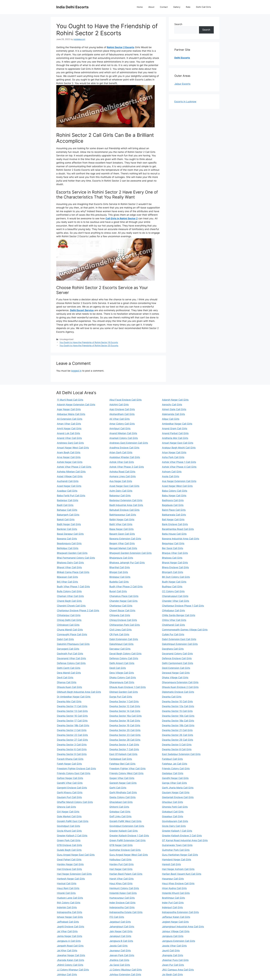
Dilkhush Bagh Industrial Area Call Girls (79, 691)
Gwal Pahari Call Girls (69, 859)
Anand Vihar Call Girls (69, 438)
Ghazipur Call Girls (172, 802)
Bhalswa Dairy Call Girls (70, 562)
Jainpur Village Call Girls (175, 931)
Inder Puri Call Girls (173, 902)
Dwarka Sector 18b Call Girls (73, 725)
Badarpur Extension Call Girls (125, 500)
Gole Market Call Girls (69, 816)
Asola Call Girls (170, 476)
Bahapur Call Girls (67, 510)
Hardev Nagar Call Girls (70, 864)
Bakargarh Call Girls (68, 514)
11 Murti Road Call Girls (70, 399)
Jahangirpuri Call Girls (121, 926)
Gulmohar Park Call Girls (176, 850)
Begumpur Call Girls (173, 543)
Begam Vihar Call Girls (122, 543)
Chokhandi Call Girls (173, 624)
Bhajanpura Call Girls (121, 557)
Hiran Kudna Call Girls (174, 888)
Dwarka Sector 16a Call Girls (125, 715)
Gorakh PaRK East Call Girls (72, 821)
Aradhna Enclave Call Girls (124, 447)
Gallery (176, 7)
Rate (188, 7)
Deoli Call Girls (117, 668)
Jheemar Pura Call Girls (175, 960)
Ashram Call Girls (172, 471)
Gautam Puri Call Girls (69, 797)
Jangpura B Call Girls (121, 941)
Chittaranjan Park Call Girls (124, 624)
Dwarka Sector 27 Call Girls (72, 739)
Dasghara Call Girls (173, 648)
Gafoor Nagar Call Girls (70, 778)
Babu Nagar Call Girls (174, 495)
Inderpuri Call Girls (172, 907)
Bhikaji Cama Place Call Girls (73, 572)
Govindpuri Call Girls (68, 826)
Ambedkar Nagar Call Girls (177, 423)
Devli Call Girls (65, 677)
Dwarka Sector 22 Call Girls (72, 735)
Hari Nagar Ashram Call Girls (178, 869)
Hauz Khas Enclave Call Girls (178, 883)
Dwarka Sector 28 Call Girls (124, 739)
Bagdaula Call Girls (173, 505)
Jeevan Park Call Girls (121, 955)
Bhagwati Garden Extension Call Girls (130, 553)
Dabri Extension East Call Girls (179, 639)
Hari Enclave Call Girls (69, 869)
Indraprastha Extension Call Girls (180, 912)
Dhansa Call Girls (66, 682)
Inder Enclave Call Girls (122, 902)
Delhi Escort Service (82, 310)
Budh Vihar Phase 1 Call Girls (73, 586)
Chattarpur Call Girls (120, 605)
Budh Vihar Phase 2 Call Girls (126, 586)
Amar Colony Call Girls (122, 423)
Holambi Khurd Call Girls (176, 893)
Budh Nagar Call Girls (174, 581)
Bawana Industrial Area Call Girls (180, 538)
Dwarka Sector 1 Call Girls (124, 701)
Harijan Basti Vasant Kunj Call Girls (181, 873)
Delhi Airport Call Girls (121, 663)
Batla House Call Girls (174, 533)
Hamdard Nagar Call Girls (176, 859)
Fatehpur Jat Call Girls (174, 763)
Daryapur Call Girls (119, 648)
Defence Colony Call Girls (123, 658)
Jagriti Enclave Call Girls (70, 926)
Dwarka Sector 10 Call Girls (177, 701)
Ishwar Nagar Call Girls (70, 917)
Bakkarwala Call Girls (174, 514)
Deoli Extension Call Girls (176, 668)
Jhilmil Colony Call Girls (70, 964)
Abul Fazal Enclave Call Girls (125, 399)
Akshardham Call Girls (122, 414)
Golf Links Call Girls (120, 816)
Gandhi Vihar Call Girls (70, 782)
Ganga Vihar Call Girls (174, 782)
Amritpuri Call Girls (119, 428)
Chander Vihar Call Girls (175, 600)
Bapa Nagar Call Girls (121, 529)
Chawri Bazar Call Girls (122, 610)
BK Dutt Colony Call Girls (176, 577)
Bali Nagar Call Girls (173, 519)
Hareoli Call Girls (171, 864)
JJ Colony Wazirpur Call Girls (125, 969)
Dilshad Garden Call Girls (123, 691)
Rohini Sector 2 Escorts (120, 47)
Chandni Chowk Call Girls (71, 605)
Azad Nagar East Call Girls (124, 486)
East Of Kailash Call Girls (123, 754)
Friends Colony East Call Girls (73, 773)
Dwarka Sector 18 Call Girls (124, 720)
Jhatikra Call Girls (119, 960)
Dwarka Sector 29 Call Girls (177, 739)
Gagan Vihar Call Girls (121, 778)
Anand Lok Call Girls (68, 433)
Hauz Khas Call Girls (120, 883)
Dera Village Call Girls (121, 672)
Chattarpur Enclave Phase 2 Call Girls (78, 610)
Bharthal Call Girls (119, 567)
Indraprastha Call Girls (69, 912)
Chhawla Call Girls (119, 615)
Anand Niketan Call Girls (123, 433)
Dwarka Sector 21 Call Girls (177, 730)
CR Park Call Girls (119, 634)
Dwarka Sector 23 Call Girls (124, 735)
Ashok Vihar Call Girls (121, 462)
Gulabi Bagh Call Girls (69, 850)
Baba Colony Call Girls (174, 490)
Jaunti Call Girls (171, 950)
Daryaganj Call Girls (68, 648)
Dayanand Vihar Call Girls (71, 658)
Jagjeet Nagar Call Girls (175, 921)
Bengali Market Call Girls (123, 548)
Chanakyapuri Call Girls (175, 596)
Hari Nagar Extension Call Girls (74, 873)
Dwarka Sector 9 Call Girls (72, 754)
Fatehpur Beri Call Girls (122, 763)
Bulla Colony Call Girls (69, 591)
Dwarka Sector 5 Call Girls (177, 744)
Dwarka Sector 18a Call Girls (178, 720)
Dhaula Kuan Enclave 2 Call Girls (180, 687)
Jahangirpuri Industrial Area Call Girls (183, 926)
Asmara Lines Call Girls (122, 476)
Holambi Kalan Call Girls (123, 893)
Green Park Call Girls (68, 840)
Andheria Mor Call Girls (175, 438)
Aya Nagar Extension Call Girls (179, 481)
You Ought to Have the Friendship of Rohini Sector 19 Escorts (88, 342)
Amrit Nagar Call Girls (69, 428)
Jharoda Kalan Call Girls (70, 960)
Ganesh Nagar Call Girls (123, 782)
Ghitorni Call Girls (119, 806)
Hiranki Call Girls (66, 893)
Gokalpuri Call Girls (173, 811)
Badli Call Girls (65, 505)
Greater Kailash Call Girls (123, 830)
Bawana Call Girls (67, 538)
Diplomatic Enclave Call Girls (178, 691)
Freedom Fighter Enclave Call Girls (76, 768)
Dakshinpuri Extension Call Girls (180, 644)
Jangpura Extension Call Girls (178, 941)
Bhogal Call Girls (118, 572)
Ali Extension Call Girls (69, 419)
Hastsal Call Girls (66, 883)
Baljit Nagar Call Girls (69, 524)
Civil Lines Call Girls (120, 629)
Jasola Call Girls (118, 945)
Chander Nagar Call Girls (123, 600)
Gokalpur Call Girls (119, 811)
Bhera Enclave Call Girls (175, 567)
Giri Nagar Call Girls (68, 811)
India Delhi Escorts (72, 7)
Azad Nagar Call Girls (69, 486)
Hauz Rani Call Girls (68, 888)
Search (178, 24)
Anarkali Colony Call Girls (123, 438)
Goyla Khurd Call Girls (69, 830)
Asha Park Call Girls (173, 457)
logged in (76, 370)
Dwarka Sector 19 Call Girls (124, 725)
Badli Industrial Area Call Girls (126, 505)
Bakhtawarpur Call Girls (122, 514)
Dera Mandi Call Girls (69, 672)
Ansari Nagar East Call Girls (177, 442)
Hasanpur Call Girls (173, 878)
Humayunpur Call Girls (122, 897)
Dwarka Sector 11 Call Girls (72, 706)
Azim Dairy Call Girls (120, 490)
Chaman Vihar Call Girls (70, 596)
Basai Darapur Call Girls (70, 533)
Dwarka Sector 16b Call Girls (178, 715)
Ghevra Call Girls (66, 806)
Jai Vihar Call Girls (67, 931)
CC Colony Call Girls (173, 591)
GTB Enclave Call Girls (69, 845)
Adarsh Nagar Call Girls (175, 399)
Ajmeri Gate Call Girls (174, 409)
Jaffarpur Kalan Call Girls (176, 917)
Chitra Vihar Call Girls (174, 620)
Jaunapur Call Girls (120, 950)
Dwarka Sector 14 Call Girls (124, 711)
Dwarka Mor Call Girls (69, 701)
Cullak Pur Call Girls (173, 634)
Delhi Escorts (182, 57)
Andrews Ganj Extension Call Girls (128, 442)
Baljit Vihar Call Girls (120, 524)
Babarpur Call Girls (120, 495)
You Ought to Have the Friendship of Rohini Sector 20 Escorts (88, 345)
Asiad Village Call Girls (70, 476)
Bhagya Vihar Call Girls (175, 553)
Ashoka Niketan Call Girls (71, 471)
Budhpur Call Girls (172, 586)
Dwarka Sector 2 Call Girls (71, 730)
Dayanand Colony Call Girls (177, 653)
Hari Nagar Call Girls (120, 869)
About (151, 7)
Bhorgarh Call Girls (172, 572)
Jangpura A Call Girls (69, 941)
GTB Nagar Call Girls (121, 845)
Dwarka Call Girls (171, 696)
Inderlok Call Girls (67, 907)
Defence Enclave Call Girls (177, 658)
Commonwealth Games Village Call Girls (185, 629)
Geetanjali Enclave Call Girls (178, 797)
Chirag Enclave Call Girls (123, 620)
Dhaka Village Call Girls (175, 677)
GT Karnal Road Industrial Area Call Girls (185, 840)
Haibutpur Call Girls (120, 859)
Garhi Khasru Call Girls (69, 792)
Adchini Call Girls (119, 404)
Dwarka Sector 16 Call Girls (72, 715)
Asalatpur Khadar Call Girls (124, 457)
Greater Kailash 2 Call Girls (72, 835)
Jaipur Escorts (182, 83)
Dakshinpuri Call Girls (121, 644)
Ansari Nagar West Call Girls (73, 447)
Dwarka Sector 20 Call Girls (124, 730)
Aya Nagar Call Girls (120, 481)
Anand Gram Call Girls (174, 428)
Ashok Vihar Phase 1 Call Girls (179, 462)
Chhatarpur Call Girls (68, 615)
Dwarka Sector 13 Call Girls (72, 711)
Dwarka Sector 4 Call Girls (124, 744)
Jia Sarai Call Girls (119, 964)
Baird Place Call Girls (174, 510)
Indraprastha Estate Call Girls (125, 912)
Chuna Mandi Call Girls (70, 629)
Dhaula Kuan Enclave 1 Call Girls (127, 687)
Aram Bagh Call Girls (68, 452)
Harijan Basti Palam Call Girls (125, 873)
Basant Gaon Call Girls (122, 533)
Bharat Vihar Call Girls (69, 567)
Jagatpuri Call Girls (120, 921)
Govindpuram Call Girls (175, 821)
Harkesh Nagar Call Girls (71, 878)
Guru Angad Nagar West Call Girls (128, 854)
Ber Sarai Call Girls (172, 548)
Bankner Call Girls (67, 529)
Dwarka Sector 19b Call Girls (178, 725)
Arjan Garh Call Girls (120, 452)
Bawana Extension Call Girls (125, 538)
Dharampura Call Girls (121, 682)
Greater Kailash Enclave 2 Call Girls (182, 835)
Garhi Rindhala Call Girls (123, 792)
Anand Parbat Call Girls (175, 433)
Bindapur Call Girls (119, 577)
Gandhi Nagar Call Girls (175, 778)
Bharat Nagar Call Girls (175, 562)
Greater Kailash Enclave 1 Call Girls (129, 835)
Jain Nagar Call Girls (120, 931)
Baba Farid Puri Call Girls (71, 495)
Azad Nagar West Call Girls (177, 486)
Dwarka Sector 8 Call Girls (177, 749)
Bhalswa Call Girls (172, 557)
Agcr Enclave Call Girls (122, 409)
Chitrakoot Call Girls (68, 624)
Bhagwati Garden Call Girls (72, 553)
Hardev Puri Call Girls (121, 864)
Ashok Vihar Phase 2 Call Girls (74, 466)
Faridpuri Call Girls (172, 759)
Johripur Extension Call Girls (125, 974)
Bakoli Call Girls (66, 519)
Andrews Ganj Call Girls (70, 442)
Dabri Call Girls (65, 639)
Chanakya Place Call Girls (123, 596)
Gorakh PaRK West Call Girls (125, 821)
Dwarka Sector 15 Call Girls (177, 711)
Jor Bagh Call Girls (172, 974)
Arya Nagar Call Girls (69, 457)
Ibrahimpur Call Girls (173, 897)
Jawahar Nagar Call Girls (71, 955)
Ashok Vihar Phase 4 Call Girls (179, 466)
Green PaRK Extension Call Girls (127, 840)
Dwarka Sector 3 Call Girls (72, 744)
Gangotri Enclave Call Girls (72, 787)
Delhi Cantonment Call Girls (177, 663)
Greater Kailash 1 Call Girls (177, 830)
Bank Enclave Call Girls (175, 524)
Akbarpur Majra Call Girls (71, 414)
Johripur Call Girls (67, 974)
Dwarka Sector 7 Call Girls (124, 749)
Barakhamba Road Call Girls (178, 529)
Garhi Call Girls (117, 787)
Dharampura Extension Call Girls (180, 682)
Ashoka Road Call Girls (122, 471)
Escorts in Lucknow (185, 101)
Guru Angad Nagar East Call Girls (76, 854)
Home (140, 7)
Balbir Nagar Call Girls (121, 519)
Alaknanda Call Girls (173, 414)
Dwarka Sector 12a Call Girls (178, 706)
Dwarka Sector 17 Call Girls (72, 720)
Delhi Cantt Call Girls (68, 668)
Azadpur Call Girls (67, 490)
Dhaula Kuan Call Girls (69, 687)
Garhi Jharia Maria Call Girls (178, 787)
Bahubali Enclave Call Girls (124, 510)
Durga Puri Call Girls (120, 696)
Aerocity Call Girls (172, 404)
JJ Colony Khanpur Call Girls (73, 969)
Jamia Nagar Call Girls (69, 936)
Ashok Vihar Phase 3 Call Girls (126, 466)
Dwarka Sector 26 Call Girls (177, 735)
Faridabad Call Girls (120, 759)
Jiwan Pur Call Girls (173, 964)
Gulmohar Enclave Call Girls (125, 850)
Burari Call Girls (118, 591)
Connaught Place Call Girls (72, 634)
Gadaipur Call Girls (172, 773)
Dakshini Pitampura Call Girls (73, 644)
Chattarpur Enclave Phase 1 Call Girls (183, 605)
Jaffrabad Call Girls (68, 921)
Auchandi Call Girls (67, 481)
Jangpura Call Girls (172, 936)
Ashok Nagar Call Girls (69, 462)
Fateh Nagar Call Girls (69, 763)
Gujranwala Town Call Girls (177, 845)
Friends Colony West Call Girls (126, 773)
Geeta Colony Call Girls (122, 797)
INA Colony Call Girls (68, 902)
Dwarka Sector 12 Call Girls (124, 706)
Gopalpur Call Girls (172, 816)
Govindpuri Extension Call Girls (126, 826)
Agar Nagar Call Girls (69, 409)
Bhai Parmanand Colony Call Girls (76, 557)
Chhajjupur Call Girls (173, 610)
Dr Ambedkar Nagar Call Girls (73, 696)
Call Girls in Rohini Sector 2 (121, 218)
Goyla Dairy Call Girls (174, 826)
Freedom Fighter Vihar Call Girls (127, 768)
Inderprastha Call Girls (122, 907)
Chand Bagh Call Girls (69, 600)
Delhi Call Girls (203, 7)
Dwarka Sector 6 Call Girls (72, 749)
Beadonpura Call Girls (69, 543)
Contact (164, 7)
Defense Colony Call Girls (71, 663)
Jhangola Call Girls (172, 955)
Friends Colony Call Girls (176, 768)
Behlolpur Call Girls (67, 548)
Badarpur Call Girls (67, 500)
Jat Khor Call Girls (67, 950)
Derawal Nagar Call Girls (176, 672)
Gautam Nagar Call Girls (175, 792)
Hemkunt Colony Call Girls (124, 888)
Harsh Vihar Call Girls (121, 878)
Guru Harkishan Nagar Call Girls (180, 854)
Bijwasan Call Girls (67, 577)
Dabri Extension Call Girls (123, 639)
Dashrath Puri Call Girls (70, 653)
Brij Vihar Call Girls (67, 581)
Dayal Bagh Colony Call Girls (125, 653)
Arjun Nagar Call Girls (174, 452)
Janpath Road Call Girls (70, 945)
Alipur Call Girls (170, 419)
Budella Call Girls (119, 581)
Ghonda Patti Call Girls (175, 806)
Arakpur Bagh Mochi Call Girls (179, 447)
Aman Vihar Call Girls (69, 423)
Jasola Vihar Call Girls (174, 945)
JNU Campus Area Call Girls (178, 969)
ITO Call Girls (116, 917)
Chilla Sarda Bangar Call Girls (178, 615)
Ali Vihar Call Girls (119, 419)
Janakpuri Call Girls (120, 936)
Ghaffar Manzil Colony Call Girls (75, 802)
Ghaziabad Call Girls (121, 802)
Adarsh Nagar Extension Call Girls (76, 404)
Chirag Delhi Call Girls (69, 620)
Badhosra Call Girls (173, 500)
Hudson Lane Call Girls (70, 897)
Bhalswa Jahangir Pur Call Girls (127, 562)
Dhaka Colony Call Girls (122, 677)
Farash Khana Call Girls (70, 759)
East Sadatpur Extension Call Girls (181, 754)
